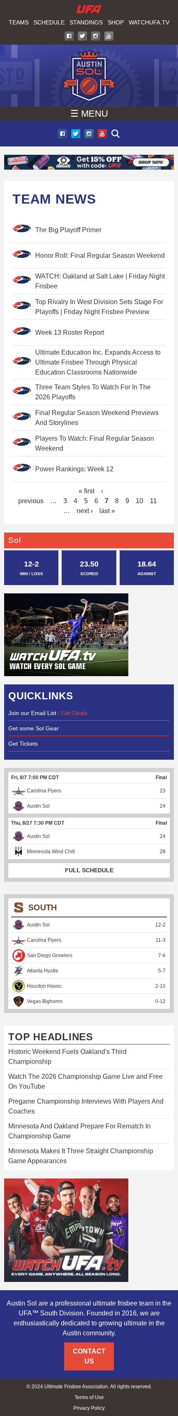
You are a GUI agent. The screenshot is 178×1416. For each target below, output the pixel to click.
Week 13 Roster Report (69, 332)
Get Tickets (23, 743)
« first (86, 490)
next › (85, 510)
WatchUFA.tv (149, 22)
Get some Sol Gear (33, 728)
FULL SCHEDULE (89, 870)
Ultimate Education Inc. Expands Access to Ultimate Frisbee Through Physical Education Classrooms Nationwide (98, 362)
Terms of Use (89, 1397)
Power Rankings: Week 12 (74, 469)
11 (153, 500)
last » (107, 510)
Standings (86, 22)
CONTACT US (89, 1356)
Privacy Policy (89, 1408)
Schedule (49, 22)
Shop (116, 22)
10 (139, 500)
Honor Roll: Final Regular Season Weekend (100, 255)
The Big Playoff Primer (68, 229)
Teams (19, 22)
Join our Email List (32, 713)
